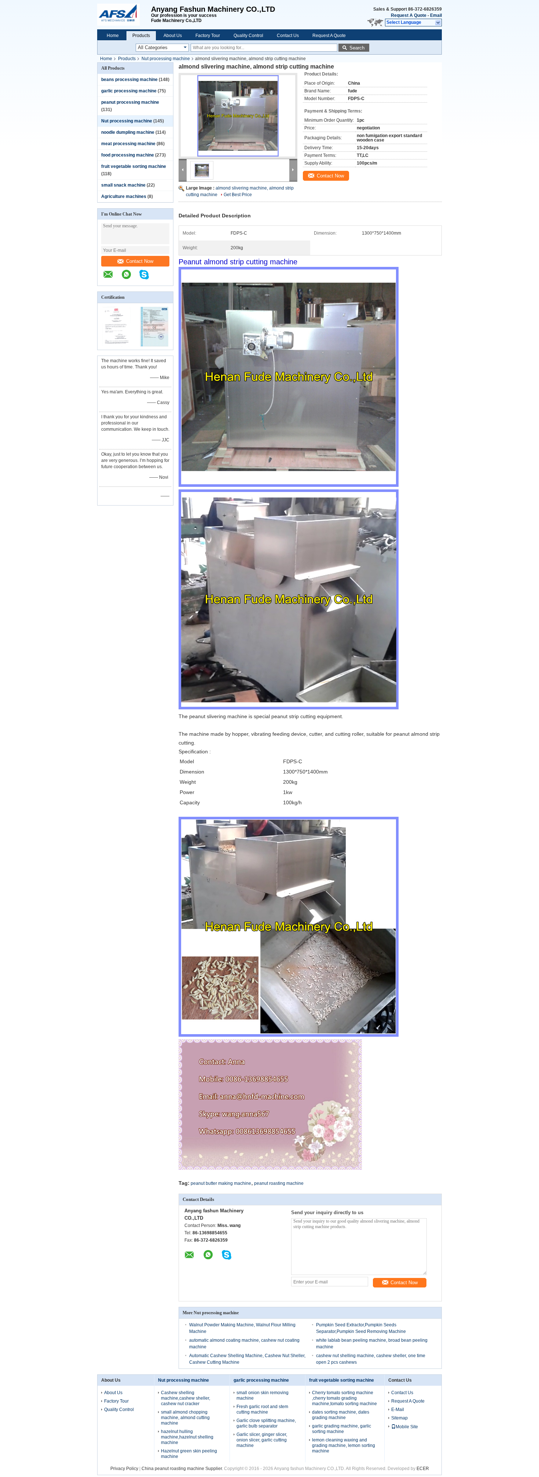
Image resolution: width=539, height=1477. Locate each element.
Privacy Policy (124, 1468)
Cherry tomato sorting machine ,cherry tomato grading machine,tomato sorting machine (344, 1398)
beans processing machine (129, 79)
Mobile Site (407, 1426)
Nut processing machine (166, 58)
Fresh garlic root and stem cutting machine (262, 1409)
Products (141, 35)
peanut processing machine (130, 102)
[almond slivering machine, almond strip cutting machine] (238, 116)
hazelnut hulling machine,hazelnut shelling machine (187, 1437)
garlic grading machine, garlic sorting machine (341, 1428)
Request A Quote (408, 15)
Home (113, 35)
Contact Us (288, 35)
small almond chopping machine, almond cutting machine (185, 1418)
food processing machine (127, 155)
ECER (423, 1468)
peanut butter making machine (221, 1183)
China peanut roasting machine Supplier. (183, 1468)
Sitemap (399, 1418)
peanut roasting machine (279, 1183)
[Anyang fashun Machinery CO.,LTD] (124, 14)
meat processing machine (128, 143)
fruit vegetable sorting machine (133, 166)
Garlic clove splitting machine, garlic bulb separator (266, 1423)
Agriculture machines (123, 196)
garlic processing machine (129, 90)
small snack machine (123, 185)
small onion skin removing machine (262, 1395)
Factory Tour (207, 35)
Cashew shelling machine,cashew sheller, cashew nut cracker (185, 1398)
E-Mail (397, 1409)
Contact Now (139, 261)
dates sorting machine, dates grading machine (340, 1415)
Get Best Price (238, 194)
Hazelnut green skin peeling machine (189, 1453)
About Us (173, 35)
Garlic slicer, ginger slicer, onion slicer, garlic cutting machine (261, 1440)
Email (436, 15)
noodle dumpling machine (127, 132)
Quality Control (248, 35)
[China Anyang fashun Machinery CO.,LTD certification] (116, 345)
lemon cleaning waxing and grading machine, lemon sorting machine (343, 1445)
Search (356, 48)
